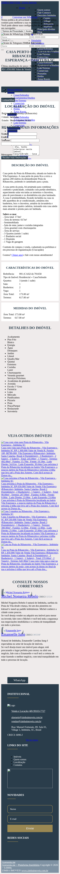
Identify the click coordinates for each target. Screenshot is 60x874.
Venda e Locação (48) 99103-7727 (28, 711)
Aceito (29, 31)
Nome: (4, 134)
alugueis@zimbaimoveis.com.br (26, 717)
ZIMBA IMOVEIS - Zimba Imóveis (19, 2)
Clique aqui (17, 255)
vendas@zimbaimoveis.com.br (26, 721)
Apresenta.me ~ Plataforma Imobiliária (21, 865)
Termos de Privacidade (12, 31)
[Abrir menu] (2, 84)
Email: (4, 137)
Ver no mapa (32, 740)
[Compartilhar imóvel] (4, 90)
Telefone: (5, 140)
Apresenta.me (8, 862)
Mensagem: (6, 154)
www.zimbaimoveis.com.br (34, 870)
